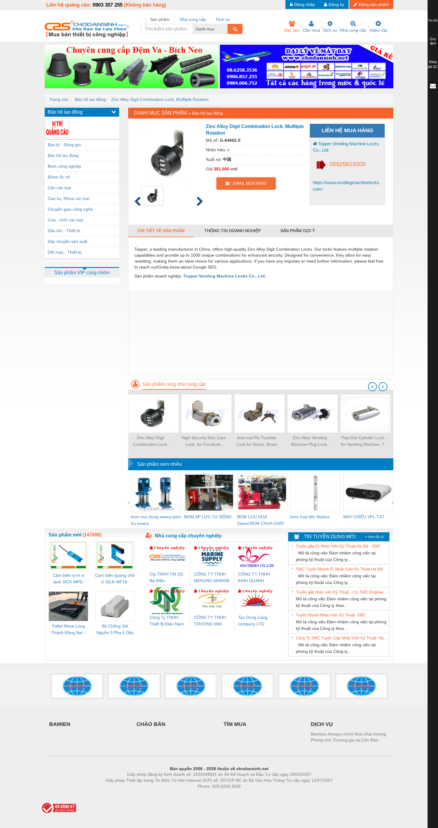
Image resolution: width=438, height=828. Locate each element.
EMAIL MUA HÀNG (248, 183)
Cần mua (311, 30)
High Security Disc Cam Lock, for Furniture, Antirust (203, 441)
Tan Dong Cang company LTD (253, 620)
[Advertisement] (260, 332)
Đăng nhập (304, 4)
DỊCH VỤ (322, 724)
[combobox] (226, 29)
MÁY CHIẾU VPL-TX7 (363, 516)
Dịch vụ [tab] (223, 19)
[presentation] (372, 386)
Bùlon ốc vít (59, 177)
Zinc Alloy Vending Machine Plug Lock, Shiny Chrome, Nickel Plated (309, 441)
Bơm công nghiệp (64, 166)
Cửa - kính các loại (65, 220)
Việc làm (292, 30)
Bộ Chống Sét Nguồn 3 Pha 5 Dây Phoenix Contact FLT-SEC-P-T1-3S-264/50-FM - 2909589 (115, 630)
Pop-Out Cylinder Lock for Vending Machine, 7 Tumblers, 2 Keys (362, 441)
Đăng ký (336, 4)
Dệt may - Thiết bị (64, 252)
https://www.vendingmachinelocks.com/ (346, 185)
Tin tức (433, 20)
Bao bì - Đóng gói (64, 144)
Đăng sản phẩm (374, 4)
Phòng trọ (180, 795)
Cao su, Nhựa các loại (68, 198)
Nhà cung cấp (353, 30)
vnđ (233, 168)
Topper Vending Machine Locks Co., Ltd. (346, 146)
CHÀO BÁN (150, 724)
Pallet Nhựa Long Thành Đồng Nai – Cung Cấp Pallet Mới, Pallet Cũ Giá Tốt (68, 630)
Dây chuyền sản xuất (67, 241)
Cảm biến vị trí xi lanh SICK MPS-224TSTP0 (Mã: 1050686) (68, 579)
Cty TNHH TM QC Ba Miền (167, 577)
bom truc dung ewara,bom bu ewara (156, 520)
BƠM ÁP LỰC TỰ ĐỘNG (208, 516)
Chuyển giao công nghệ (70, 209)
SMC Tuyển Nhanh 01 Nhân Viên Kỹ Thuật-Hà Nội (339, 569)
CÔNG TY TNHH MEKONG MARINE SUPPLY (212, 578)
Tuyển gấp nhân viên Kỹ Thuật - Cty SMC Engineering (342, 592)
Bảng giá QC (433, 64)
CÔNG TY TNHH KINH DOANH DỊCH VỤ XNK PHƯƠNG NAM (254, 578)
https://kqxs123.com (248, 795)
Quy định (433, 41)
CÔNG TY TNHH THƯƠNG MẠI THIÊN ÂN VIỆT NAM (210, 621)
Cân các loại (59, 187)
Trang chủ (58, 99)
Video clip (378, 30)
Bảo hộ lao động (90, 99)
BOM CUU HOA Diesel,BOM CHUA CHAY (260, 520)
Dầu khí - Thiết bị (64, 230)
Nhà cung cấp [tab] (193, 19)
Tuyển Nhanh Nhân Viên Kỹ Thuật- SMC (331, 615)
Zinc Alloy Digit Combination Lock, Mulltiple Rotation (160, 99)
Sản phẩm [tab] (160, 19)
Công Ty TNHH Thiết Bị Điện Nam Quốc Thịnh (167, 621)
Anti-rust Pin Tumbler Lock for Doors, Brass (256, 441)
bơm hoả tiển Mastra (310, 516)
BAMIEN (59, 724)
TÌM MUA (234, 724)
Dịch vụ (330, 30)
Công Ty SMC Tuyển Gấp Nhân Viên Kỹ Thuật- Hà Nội (342, 638)
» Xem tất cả (374, 537)
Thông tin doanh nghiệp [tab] (232, 230)
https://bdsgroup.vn (211, 795)
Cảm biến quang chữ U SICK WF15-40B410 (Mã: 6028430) (115, 579)
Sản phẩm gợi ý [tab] (297, 230)
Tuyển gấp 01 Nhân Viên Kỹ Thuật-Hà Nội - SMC (338, 546)
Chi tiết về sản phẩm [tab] (161, 230)
